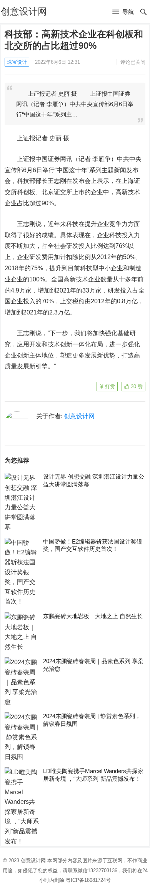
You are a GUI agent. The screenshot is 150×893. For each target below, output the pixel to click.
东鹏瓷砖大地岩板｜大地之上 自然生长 (93, 616)
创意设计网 (24, 11)
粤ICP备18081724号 (88, 880)
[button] (123, 12)
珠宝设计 (17, 62)
